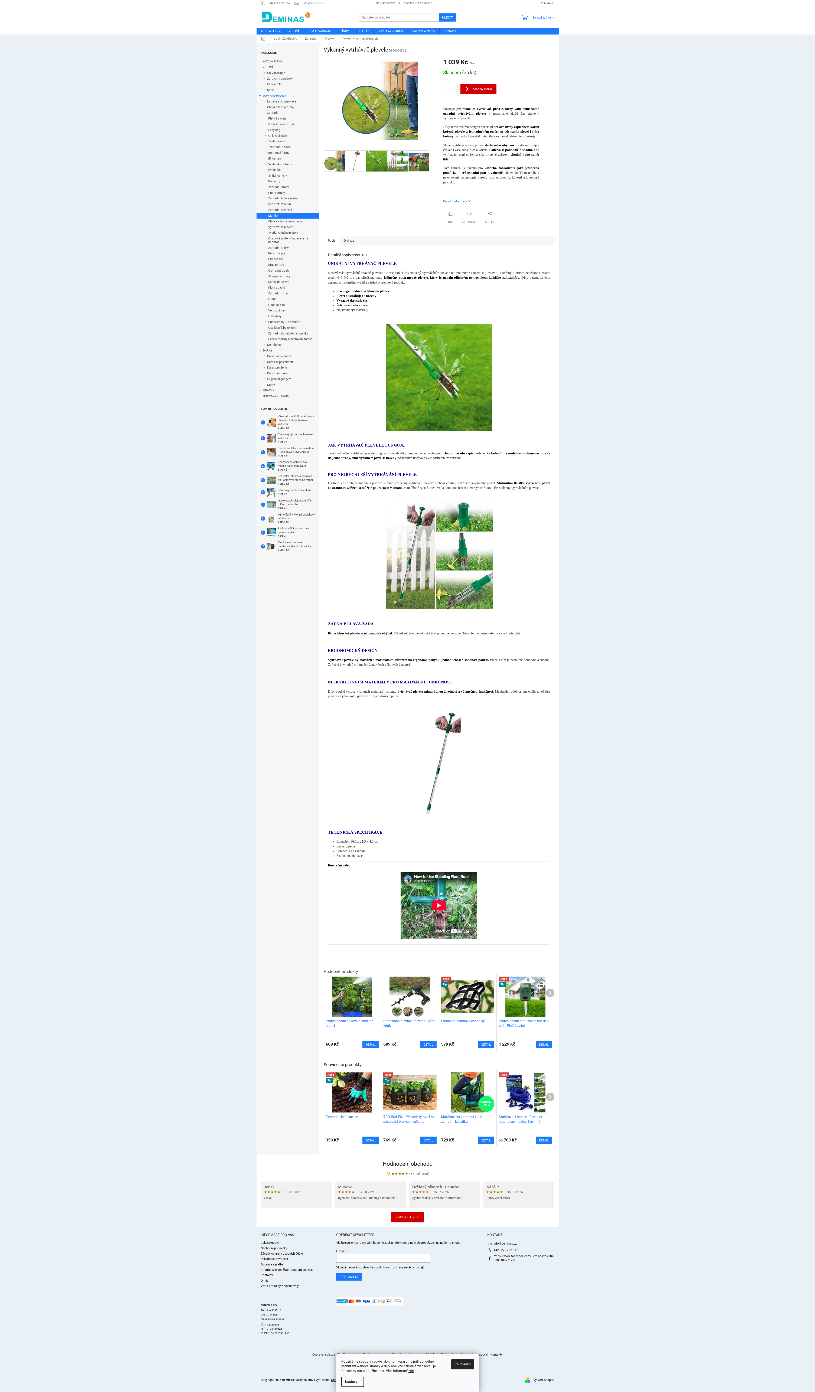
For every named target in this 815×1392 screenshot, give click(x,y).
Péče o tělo (274, 84)
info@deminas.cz (505, 1243)
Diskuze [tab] (349, 240)
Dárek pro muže (277, 373)
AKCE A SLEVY (272, 61)
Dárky (271, 384)
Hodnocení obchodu (408, 1164)
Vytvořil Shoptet (543, 1380)
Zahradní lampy (278, 187)
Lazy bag (274, 130)
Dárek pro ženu (277, 367)
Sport (270, 90)
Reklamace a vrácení (274, 1259)
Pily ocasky (275, 259)
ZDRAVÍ (268, 67)
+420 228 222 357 (506, 1250)
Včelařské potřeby (280, 164)
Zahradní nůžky (278, 293)
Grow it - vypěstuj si (281, 124)
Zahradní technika (280, 210)
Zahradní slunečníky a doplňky (288, 333)
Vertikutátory (277, 310)
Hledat (447, 17)
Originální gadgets (279, 379)
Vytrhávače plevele (280, 227)
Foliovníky (274, 316)
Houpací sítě (276, 305)
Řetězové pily (277, 253)
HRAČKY (268, 390)
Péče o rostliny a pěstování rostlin (290, 339)
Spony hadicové (278, 282)
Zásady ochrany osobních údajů (282, 1253)
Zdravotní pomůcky (280, 78)
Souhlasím (462, 1364)
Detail (370, 1140)
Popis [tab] (331, 240)
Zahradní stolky (278, 247)
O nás (264, 1280)
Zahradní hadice (280, 147)
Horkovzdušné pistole (283, 232)
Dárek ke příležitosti (280, 362)
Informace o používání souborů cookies (287, 1269)
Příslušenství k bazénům (284, 322)
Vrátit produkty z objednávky (280, 1286)
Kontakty (267, 1275)
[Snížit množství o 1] (458, 91)
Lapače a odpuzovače (281, 101)
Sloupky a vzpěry (279, 276)
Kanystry (274, 181)
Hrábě (272, 299)
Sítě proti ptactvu (279, 204)
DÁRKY (267, 350)
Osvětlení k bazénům (282, 327)
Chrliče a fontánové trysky (285, 221)
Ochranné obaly (278, 270)
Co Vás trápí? (276, 73)
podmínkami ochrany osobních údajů (400, 1267)
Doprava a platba (272, 1264)
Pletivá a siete (277, 118)
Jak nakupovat (384, 3)
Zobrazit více (408, 1217)
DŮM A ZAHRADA (274, 95)
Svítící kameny (277, 175)
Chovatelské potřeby (280, 107)
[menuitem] (270, 31)
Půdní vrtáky (276, 193)
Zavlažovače (276, 141)
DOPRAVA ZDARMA (276, 396)
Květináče (274, 169)
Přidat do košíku (481, 89)
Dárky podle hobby (279, 356)
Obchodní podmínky (418, 3)
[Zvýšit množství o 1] (458, 86)
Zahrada (272, 112)
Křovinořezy (276, 265)
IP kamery (274, 158)
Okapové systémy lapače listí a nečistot (288, 240)
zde (411, 1371)
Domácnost (275, 344)
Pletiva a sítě (276, 287)
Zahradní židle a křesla (283, 198)
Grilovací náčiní (278, 135)
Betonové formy (278, 152)
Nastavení (352, 1382)
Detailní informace (455, 201)
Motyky (273, 215)
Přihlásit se (349, 1276)
